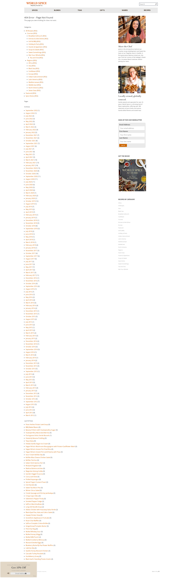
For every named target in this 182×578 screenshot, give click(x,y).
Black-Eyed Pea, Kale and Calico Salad (39, 512)
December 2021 (31, 135)
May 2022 (29, 121)
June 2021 (29, 152)
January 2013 (30, 391)
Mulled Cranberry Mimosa (35, 540)
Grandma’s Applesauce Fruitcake (37, 518)
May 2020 (29, 187)
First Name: (123, 131)
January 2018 (30, 248)
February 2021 (31, 163)
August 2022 (30, 113)
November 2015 (31, 314)
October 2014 (30, 347)
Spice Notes (30, 96)
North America (34, 88)
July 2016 (29, 292)
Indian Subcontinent (36, 77)
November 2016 (31, 281)
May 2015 (29, 327)
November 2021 (31, 138)
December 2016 (31, 278)
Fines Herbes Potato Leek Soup (37, 424)
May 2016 (29, 297)
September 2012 (31, 402)
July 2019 (29, 207)
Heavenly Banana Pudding (35, 438)
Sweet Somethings (35, 52)
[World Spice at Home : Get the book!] (132, 191)
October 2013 (30, 369)
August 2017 (30, 259)
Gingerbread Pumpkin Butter (36, 526)
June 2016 (29, 294)
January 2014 (30, 360)
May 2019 (29, 209)
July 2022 (29, 116)
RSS (35, 31)
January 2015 (30, 338)
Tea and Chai (34, 58)
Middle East (33, 85)
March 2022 (30, 127)
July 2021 (29, 149)
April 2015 (29, 330)
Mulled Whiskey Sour (33, 532)
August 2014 (30, 352)
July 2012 (29, 407)
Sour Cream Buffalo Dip (34, 455)
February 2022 (31, 130)
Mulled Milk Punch (32, 537)
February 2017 (31, 275)
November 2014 (31, 344)
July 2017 (29, 261)
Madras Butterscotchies (34, 468)
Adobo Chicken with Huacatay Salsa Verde (41, 510)
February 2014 (31, 358)
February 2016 (31, 305)
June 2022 (29, 119)
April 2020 (29, 190)
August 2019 (30, 204)
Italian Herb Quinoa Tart (34, 463)
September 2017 (31, 256)
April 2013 (29, 382)
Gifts (102, 10)
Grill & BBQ (32, 41)
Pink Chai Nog (31, 529)
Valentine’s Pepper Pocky (35, 499)
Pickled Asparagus (32, 479)
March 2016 (30, 303)
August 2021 (30, 146)
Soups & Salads (34, 50)
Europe (31, 74)
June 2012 (29, 410)
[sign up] (26, 574)
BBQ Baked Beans (32, 427)
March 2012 (30, 415)
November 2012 (31, 396)
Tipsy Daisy (30, 441)
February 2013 (31, 388)
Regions (30, 60)
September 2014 (31, 349)
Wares (125, 10)
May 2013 (29, 380)
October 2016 (30, 283)
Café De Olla (30, 548)
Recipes (147, 10)
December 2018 (31, 220)
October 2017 (30, 253)
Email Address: (124, 125)
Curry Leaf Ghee (31, 477)
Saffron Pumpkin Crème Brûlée (37, 523)
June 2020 (29, 185)
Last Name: (123, 138)
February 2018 (31, 245)
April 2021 (29, 157)
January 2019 (30, 218)
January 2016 (30, 308)
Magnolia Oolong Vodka (34, 471)
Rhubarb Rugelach (32, 466)
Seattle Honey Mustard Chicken (37, 551)
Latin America (33, 79)
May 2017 (29, 267)
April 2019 (29, 212)
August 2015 (30, 319)
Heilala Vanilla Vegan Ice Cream (37, 444)
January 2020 (30, 198)
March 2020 (30, 193)
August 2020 (30, 179)
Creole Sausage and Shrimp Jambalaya (39, 493)
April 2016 (29, 300)
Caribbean (32, 71)
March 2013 (30, 385)
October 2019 (30, 201)
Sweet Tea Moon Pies (33, 488)
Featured (29, 93)
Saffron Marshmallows (34, 504)
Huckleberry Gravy (32, 556)
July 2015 (29, 322)
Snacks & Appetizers (36, 47)
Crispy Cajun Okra (32, 496)
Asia (30, 66)
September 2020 (31, 176)
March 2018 (30, 242)
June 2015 (29, 325)
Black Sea (32, 68)
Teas (80, 10)
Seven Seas (32, 90)
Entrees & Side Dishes (36, 39)
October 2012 (30, 399)
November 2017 (31, 251)
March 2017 (30, 272)
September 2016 (31, 286)
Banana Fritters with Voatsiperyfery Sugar (40, 430)
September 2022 (31, 110)
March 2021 (30, 160)
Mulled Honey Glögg (33, 534)
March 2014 (30, 355)
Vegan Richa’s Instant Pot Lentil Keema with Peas (43, 452)
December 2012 (31, 393)
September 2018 (31, 229)
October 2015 (30, 316)
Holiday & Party (34, 44)
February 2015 (31, 336)
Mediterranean (34, 82)
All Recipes (29, 31)
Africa (31, 63)
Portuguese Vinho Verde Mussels (37, 435)
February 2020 (31, 196)
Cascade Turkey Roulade (34, 554)
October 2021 (30, 141)
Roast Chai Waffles (32, 521)
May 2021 (29, 154)
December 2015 (31, 311)
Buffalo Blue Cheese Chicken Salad (38, 457)
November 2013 (31, 366)
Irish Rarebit (30, 485)
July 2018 (29, 231)
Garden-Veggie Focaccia (34, 474)
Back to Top (155, 571)
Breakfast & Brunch (35, 36)
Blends (57, 10)
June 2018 (29, 234)
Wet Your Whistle (35, 55)
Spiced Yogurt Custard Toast (36, 482)
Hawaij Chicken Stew (33, 515)
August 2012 (30, 404)
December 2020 (31, 168)
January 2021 (30, 165)
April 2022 (29, 124)
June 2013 (29, 377)
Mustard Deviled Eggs (33, 543)
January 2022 (30, 132)
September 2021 (31, 143)
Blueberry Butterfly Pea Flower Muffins (39, 545)
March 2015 (30, 333)
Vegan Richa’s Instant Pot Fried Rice (38, 449)
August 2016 (30, 289)
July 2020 (29, 182)
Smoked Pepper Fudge (34, 501)
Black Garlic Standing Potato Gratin (38, 559)
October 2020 (30, 174)
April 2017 (29, 270)
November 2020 (31, 171)
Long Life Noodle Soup (34, 507)
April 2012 (29, 413)
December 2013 (31, 363)
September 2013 (31, 371)
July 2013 (29, 374)
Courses (30, 33)
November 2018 (31, 223)
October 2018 (30, 226)
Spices (35, 10)
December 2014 (31, 341)
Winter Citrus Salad (32, 490)
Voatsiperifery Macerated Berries (37, 433)
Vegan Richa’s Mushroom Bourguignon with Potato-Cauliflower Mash (50, 446)
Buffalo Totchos (31, 460)
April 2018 (29, 240)
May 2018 (29, 237)
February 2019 (31, 215)
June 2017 (29, 264)
